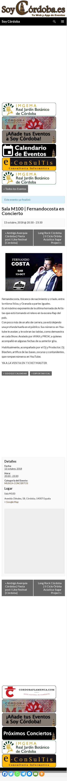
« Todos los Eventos (14, 188)
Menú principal (62, 21)
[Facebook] (5, 774)
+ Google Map (11, 502)
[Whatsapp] (17, 774)
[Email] (35, 774)
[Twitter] (11, 774)
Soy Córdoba (11, 21)
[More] (41, 774)
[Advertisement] (33, 62)
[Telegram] (23, 774)
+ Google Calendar (15, 373)
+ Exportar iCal (40, 373)
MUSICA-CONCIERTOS (16, 483)
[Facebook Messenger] (29, 774)
